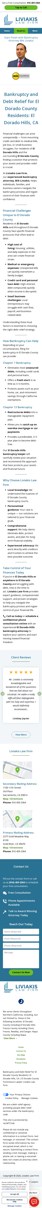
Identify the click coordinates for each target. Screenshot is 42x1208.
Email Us (21, 31)
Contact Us (21, 866)
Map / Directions (13, 798)
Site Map (21, 1055)
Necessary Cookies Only (15, 1201)
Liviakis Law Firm (21, 751)
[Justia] (21, 1001)
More (35, 31)
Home (7, 31)
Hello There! (32, 1193)
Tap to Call (21, 7)
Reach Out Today (21, 924)
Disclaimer (21, 1059)
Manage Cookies (29, 1098)
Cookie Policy (11, 1098)
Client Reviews (21, 657)
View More (21, 734)
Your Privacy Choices (20, 1094)
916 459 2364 (19, 802)
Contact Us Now (21, 972)
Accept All (14, 1194)
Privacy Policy (21, 1062)
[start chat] (34, 1202)
